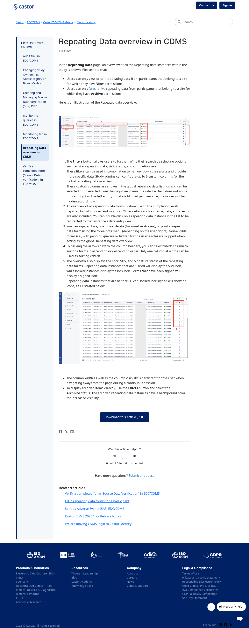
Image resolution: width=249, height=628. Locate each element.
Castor (20, 22)
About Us (133, 573)
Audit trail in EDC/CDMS (31, 58)
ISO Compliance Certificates (200, 590)
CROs (19, 598)
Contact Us (206, 5)
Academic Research (28, 602)
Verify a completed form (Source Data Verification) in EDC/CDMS (34, 175)
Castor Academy (81, 581)
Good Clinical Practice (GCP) (200, 586)
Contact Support (137, 586)
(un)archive (97, 88)
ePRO (19, 577)
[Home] (23, 7)
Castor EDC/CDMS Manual (58, 22)
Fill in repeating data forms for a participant (97, 501)
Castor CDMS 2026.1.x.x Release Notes (93, 516)
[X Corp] (66, 431)
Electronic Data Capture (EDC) (35, 573)
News (130, 581)
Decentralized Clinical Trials (34, 586)
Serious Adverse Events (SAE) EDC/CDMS (94, 509)
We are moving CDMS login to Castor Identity (98, 524)
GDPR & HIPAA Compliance (199, 594)
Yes (114, 455)
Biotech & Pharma (27, 594)
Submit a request (141, 475)
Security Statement (194, 598)
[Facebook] (60, 431)
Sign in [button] (227, 5)
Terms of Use (190, 573)
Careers (132, 577)
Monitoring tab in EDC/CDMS (35, 136)
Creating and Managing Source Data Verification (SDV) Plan (35, 99)
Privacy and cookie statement (201, 577)
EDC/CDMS (33, 22)
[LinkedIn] (72, 431)
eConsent (22, 581)
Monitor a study (86, 22)
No (134, 455)
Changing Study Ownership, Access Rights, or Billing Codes (34, 76)
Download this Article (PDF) (124, 417)
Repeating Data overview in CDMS (34, 152)
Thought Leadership (84, 573)
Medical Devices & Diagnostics (36, 590)
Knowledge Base (82, 586)
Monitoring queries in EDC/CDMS (30, 119)
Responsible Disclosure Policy (201, 581)
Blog (74, 577)
